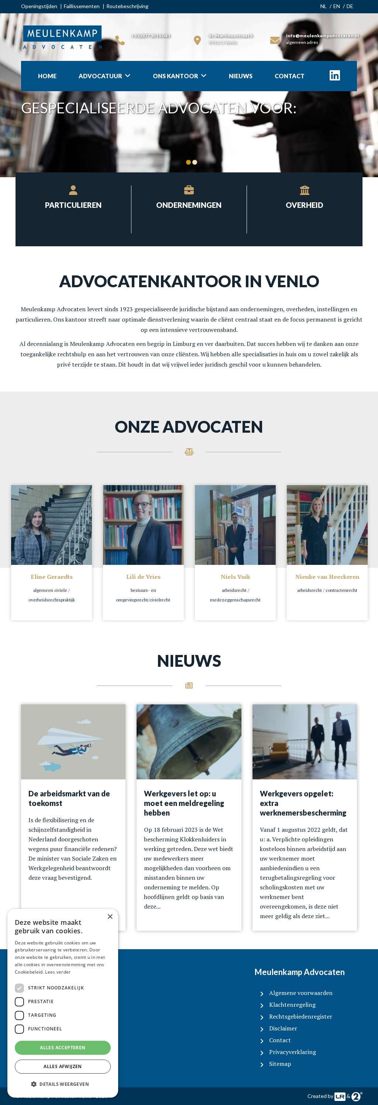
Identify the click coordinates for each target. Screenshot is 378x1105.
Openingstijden (39, 6)
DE (350, 6)
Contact (290, 75)
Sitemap (280, 1064)
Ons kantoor (175, 75)
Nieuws (240, 75)
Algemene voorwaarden (301, 993)
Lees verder (58, 972)
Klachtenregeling (292, 1005)
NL (323, 6)
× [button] (110, 917)
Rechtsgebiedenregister (300, 1016)
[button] (63, 1084)
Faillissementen (82, 6)
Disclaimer (283, 1028)
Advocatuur (100, 75)
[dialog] (62, 1003)
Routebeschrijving (127, 6)
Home (47, 75)
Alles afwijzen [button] (63, 1066)
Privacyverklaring (292, 1052)
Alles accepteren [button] (62, 1047)
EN (336, 6)
